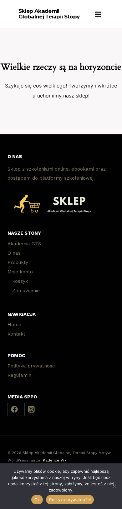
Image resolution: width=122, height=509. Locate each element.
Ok (37, 499)
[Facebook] (14, 410)
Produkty (18, 262)
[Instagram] (31, 410)
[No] (114, 486)
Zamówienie (26, 290)
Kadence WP (55, 460)
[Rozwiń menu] (98, 14)
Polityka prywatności (32, 366)
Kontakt (16, 334)
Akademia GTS (24, 244)
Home (14, 324)
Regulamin (19, 375)
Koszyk (20, 281)
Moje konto (20, 272)
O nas (14, 253)
